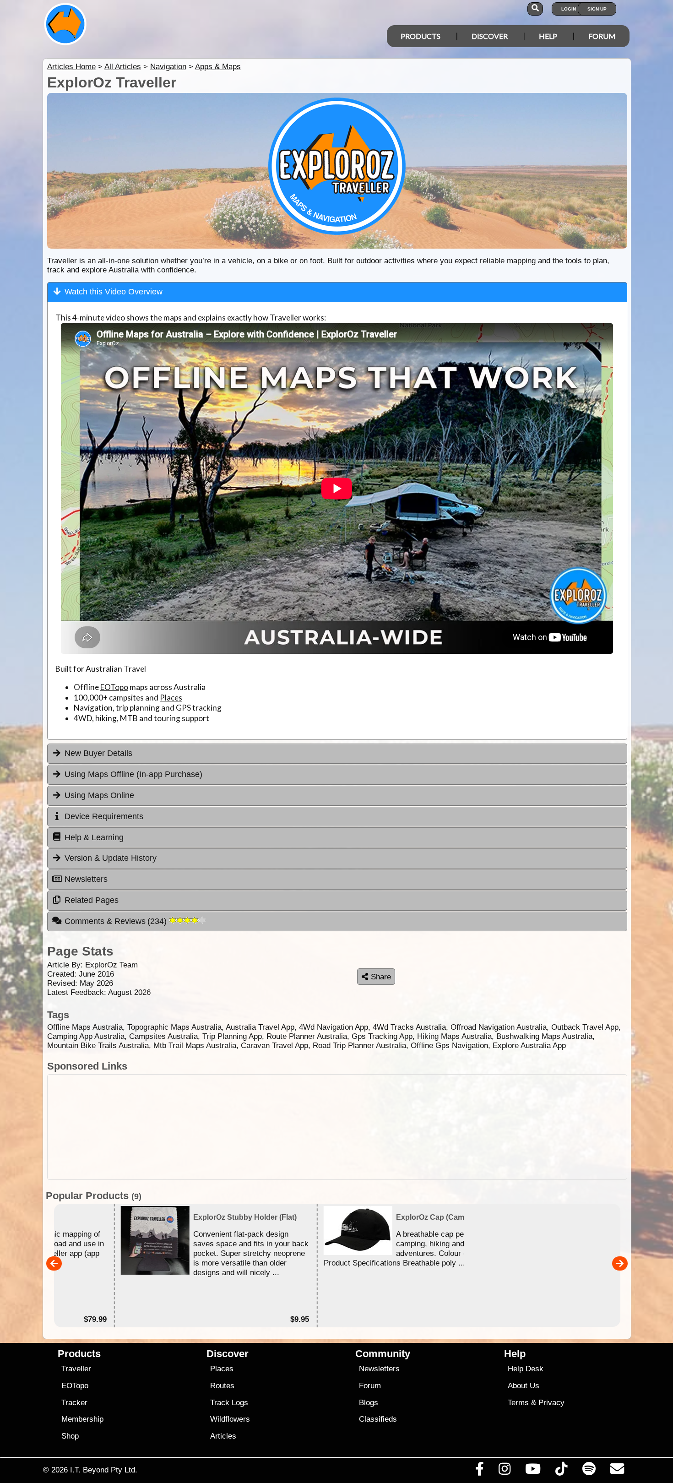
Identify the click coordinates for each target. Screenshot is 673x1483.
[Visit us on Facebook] (479, 1471)
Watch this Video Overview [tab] (114, 291)
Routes (222, 1385)
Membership (82, 1419)
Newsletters (379, 1368)
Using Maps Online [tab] (99, 795)
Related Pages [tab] (92, 900)
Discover (490, 36)
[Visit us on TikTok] (561, 1471)
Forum (602, 36)
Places (171, 697)
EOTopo (114, 687)
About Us (523, 1385)
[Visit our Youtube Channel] (533, 1471)
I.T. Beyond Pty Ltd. (103, 1469)
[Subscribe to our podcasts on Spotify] (589, 1471)
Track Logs (229, 1402)
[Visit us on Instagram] (504, 1471)
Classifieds (378, 1419)
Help (548, 36)
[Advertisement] (337, 1127)
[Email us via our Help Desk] (617, 1471)
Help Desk (525, 1368)
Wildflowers (230, 1419)
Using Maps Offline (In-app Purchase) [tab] (133, 774)
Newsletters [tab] (86, 879)
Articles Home (71, 66)
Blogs (368, 1402)
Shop (70, 1436)
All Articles (122, 66)
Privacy (551, 1402)
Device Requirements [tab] (104, 816)
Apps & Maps (218, 66)
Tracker (74, 1402)
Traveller (76, 1368)
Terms (518, 1402)
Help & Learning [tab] (94, 837)
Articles (223, 1436)
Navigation (168, 66)
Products (420, 36)
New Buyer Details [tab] (98, 753)
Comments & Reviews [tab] (117, 921)
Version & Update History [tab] (111, 858)
